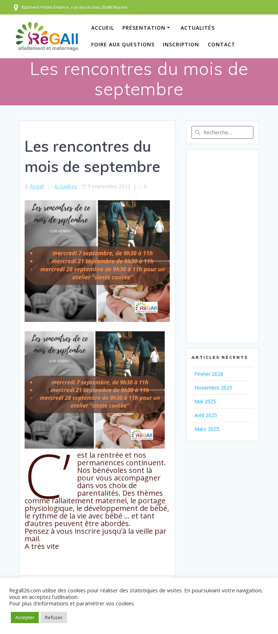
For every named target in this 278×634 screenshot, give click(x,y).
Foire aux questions (123, 44)
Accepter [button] (24, 617)
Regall (37, 186)
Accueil (102, 27)
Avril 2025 (205, 415)
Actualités (198, 27)
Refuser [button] (54, 617)
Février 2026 (208, 373)
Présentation (143, 27)
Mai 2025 (205, 401)
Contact (221, 44)
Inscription (181, 44)
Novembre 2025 (213, 387)
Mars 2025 (206, 428)
